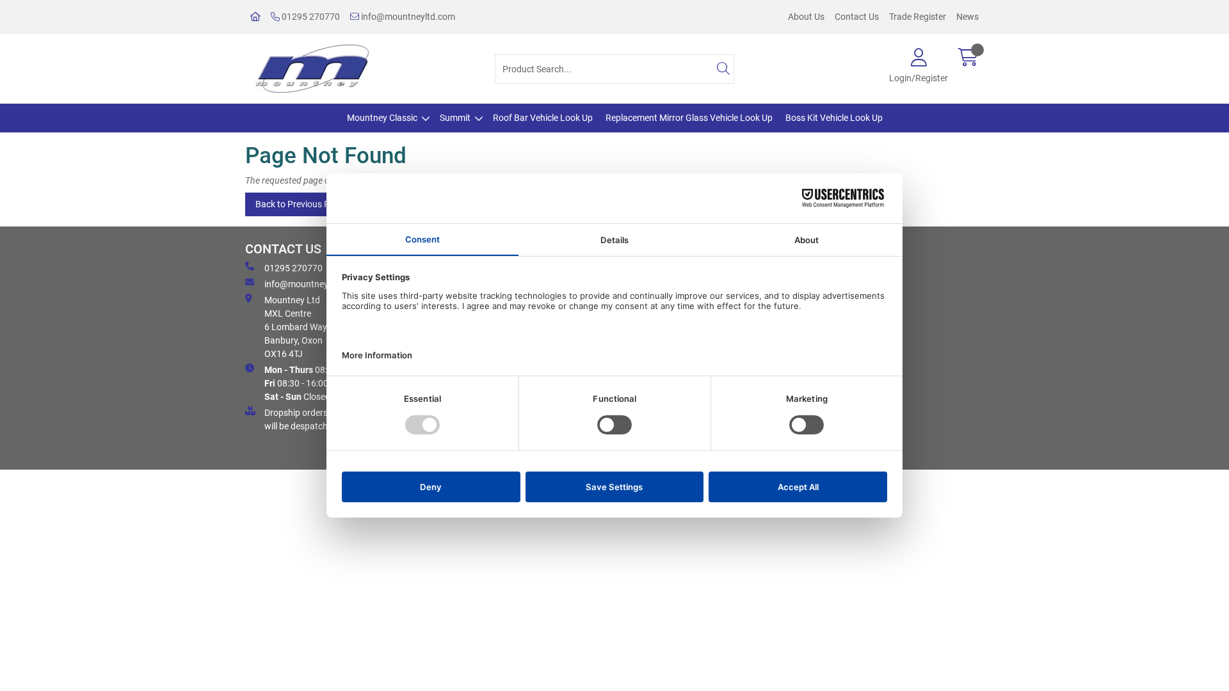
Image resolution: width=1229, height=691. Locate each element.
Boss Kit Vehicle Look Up (834, 118)
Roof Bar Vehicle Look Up (543, 118)
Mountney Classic (382, 118)
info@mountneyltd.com (407, 17)
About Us (806, 17)
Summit (455, 118)
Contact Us (857, 17)
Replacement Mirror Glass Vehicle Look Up (689, 118)
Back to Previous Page (299, 204)
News (967, 17)
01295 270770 (310, 17)
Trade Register (917, 17)
